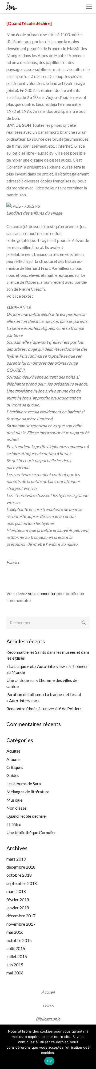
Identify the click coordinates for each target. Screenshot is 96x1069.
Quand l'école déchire (26, 815)
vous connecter (42, 593)
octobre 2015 (19, 940)
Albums (13, 759)
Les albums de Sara (23, 783)
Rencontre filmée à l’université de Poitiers (44, 708)
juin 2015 (14, 964)
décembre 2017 (20, 915)
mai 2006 (14, 972)
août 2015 (15, 948)
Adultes (13, 750)
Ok (49, 1061)
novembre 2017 (20, 923)
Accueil (48, 992)
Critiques (14, 767)
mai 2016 (14, 932)
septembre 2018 (21, 883)
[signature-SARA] (11, 6)
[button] (89, 6)
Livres (48, 1005)
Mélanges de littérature (27, 791)
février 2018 (17, 899)
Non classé (16, 807)
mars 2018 (16, 891)
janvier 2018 (17, 907)
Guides (12, 775)
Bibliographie (48, 1018)
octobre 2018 (19, 874)
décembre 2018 (20, 866)
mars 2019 (16, 858)
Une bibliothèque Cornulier (31, 832)
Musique (14, 799)
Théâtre (13, 824)
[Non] (89, 1046)
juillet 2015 (16, 956)
